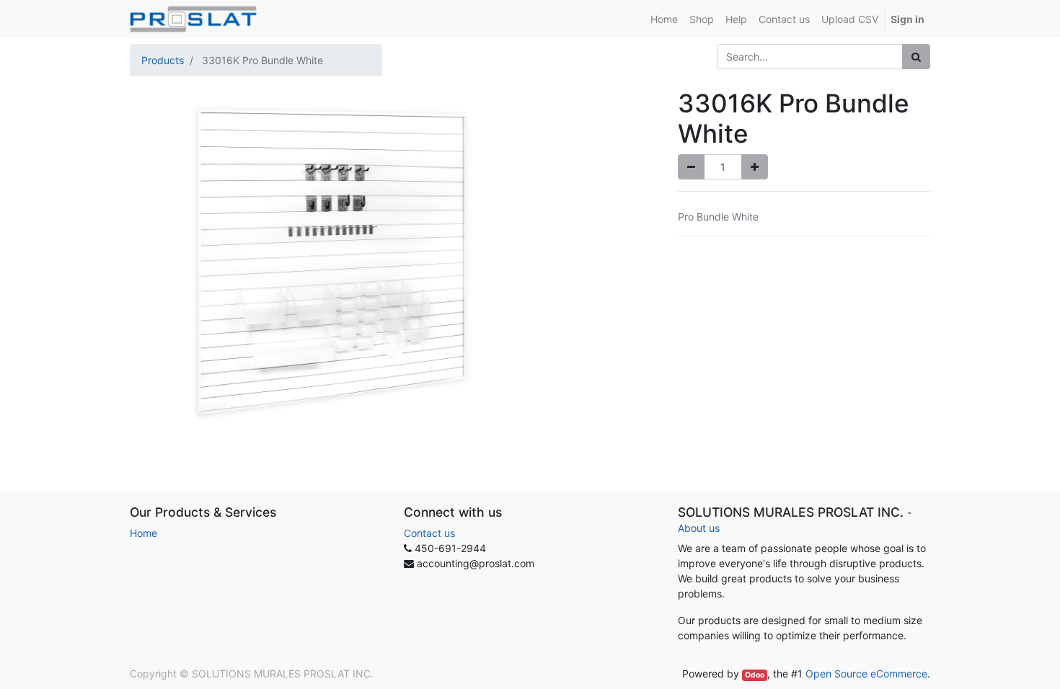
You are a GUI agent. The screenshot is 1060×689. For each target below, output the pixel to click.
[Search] (916, 56)
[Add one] (754, 166)
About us (699, 528)
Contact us (429, 533)
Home (143, 533)
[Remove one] (691, 166)
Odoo (754, 675)
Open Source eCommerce (866, 673)
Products (162, 60)
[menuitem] (664, 19)
